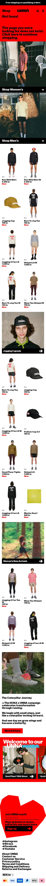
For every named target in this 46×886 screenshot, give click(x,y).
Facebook (11, 846)
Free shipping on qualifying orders (23, 2)
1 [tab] (2, 177)
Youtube (10, 849)
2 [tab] (3, 177)
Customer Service (13, 859)
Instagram (11, 841)
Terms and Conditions (15, 864)
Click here (10, 34)
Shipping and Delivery (16, 866)
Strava (9, 844)
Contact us (9, 856)
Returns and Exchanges (16, 869)
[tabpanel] (12, 163)
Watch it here (12, 731)
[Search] (38, 11)
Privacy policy (11, 861)
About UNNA (10, 854)
